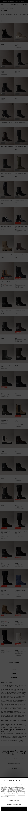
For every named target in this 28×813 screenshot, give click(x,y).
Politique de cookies (10, 795)
